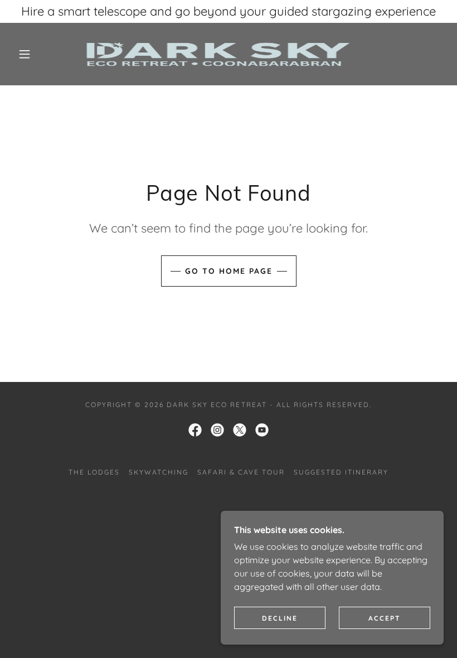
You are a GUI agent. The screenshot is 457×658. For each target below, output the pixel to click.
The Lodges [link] (94, 472)
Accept (384, 618)
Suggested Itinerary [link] (341, 472)
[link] (218, 54)
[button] (24, 54)
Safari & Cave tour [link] (241, 472)
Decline (280, 618)
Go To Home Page (229, 271)
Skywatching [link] (158, 472)
